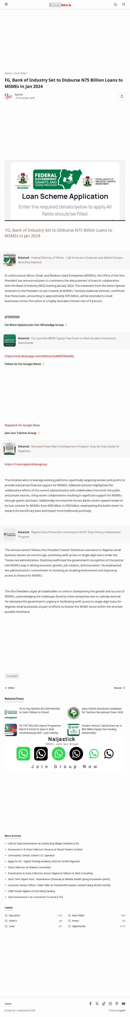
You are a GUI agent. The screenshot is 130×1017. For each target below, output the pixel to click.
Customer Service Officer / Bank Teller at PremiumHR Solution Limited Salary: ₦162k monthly (59, 885)
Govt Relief (12, 676)
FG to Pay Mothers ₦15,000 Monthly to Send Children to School (39, 710)
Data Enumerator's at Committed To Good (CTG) (35, 897)
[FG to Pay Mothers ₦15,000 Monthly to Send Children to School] (11, 718)
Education (14, 915)
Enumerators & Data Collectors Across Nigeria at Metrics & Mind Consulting (50, 873)
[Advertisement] (65, 40)
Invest (75, 920)
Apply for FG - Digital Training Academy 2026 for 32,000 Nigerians (44, 861)
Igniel (122, 1010)
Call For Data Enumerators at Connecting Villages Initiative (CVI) (43, 843)
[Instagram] (110, 1004)
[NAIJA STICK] (60, 4)
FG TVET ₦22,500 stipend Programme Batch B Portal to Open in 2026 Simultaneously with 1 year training (40, 729)
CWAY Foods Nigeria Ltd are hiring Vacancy (31, 891)
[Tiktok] (104, 1004)
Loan (12, 926)
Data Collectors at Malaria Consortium (29, 867)
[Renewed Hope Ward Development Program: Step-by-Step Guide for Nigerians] (10, 454)
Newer (118, 687)
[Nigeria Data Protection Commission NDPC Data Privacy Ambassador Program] (10, 539)
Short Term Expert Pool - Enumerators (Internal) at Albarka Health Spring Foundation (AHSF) (59, 879)
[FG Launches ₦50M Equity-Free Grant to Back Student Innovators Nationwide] (10, 345)
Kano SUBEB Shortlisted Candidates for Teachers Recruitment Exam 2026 (102, 710)
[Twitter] (97, 1004)
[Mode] (115, 5)
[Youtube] (123, 1004)
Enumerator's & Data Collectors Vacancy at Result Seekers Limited (45, 849)
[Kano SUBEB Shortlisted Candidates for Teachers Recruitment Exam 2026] (73, 718)
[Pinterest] (117, 1004)
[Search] (123, 4)
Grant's (13, 920)
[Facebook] (90, 1004)
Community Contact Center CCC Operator (31, 855)
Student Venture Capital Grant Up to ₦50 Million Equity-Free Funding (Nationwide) (102, 729)
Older (11, 687)
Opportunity (78, 926)
